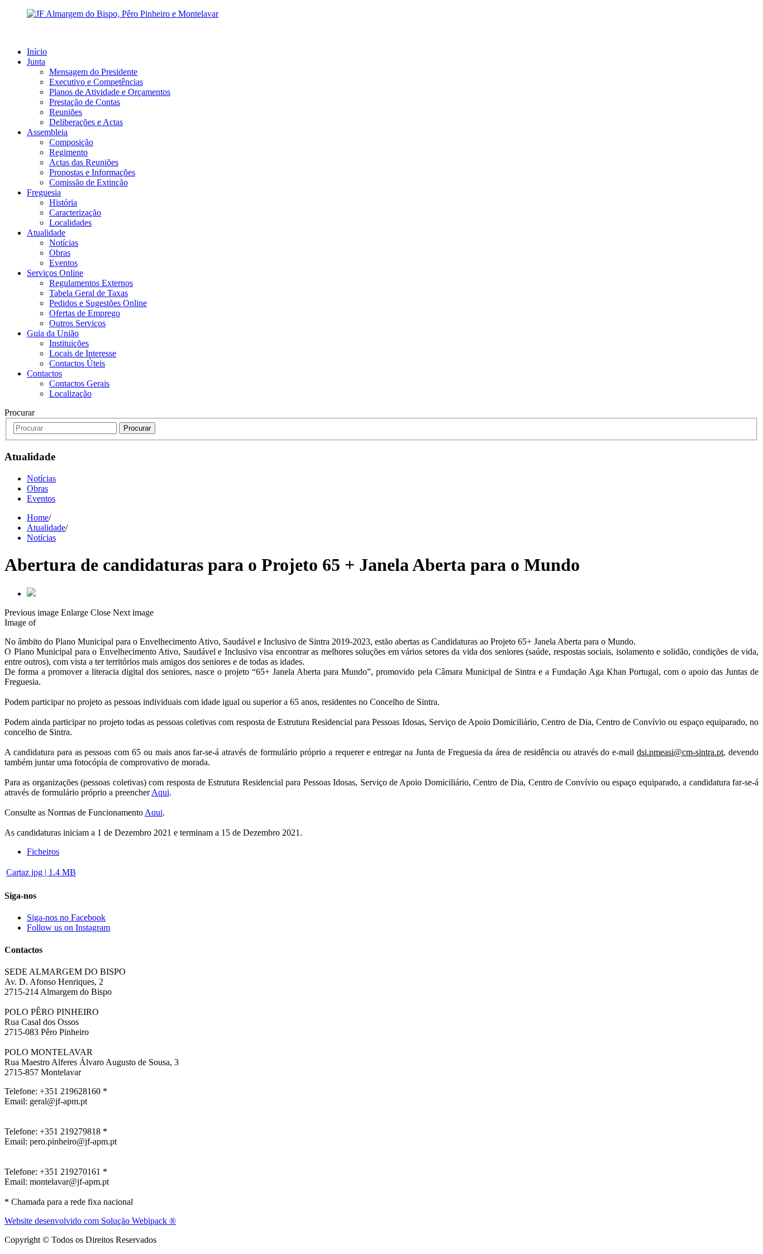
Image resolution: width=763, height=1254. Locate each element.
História (63, 202)
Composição (71, 142)
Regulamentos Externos (91, 283)
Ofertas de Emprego (84, 313)
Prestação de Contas (84, 102)
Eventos (63, 263)
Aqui (160, 792)
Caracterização (75, 212)
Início (37, 51)
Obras (59, 253)
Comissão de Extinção (88, 182)
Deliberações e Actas (86, 122)
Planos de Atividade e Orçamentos (109, 92)
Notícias (63, 242)
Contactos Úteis (77, 363)
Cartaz (41, 872)
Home (38, 517)
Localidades (70, 222)
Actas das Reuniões (83, 162)
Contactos (44, 373)
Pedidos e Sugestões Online (98, 303)
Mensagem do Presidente (93, 72)
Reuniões (65, 112)
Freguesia (44, 192)
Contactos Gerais (79, 383)
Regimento (68, 152)
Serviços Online (55, 273)
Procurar (137, 428)
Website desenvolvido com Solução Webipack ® (90, 1221)
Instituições (69, 343)
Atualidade (46, 232)
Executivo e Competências (96, 82)
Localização (70, 393)
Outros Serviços (77, 323)
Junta (36, 61)
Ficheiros (43, 851)
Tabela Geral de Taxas (88, 293)
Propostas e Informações (92, 172)
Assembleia (47, 132)
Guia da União (53, 333)
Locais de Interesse (82, 353)
